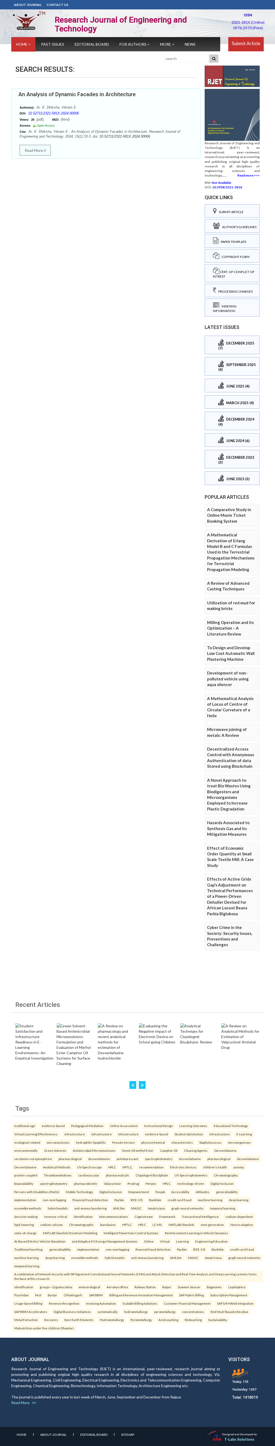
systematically (107, 1312)
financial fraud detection (153, 1249)
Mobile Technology (79, 1192)
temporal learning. (223, 1208)
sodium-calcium (51, 1224)
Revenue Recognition (64, 1303)
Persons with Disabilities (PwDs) (36, 1192)
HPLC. (167, 1183)
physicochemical (153, 1142)
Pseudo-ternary (123, 1142)
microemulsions (58, 1142)
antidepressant (127, 1159)
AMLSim (119, 1208)
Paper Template (233, 242)
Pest (38, 1295)
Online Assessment (124, 1126)
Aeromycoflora (117, 1287)
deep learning (238, 1200)
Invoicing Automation (101, 1303)
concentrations (193, 1312)
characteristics (182, 1142)
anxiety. (238, 1167)
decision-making (26, 1216)
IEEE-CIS (137, 1200)
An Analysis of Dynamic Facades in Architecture (77, 94)
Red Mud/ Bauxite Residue (229, 1312)
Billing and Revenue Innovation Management (141, 1295)
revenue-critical (55, 1216)
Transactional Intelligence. (200, 1216)
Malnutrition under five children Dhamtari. (44, 1328)
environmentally (26, 1150)
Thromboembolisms (58, 1175)
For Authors (133, 44)
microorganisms (239, 1142)
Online (149, 1241)
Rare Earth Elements (78, 1320)
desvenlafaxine (99, 1159)
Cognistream (144, 1216)
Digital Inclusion (110, 1192)
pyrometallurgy (165, 1312)
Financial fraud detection (90, 1200)
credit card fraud (179, 1200)
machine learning (210, 1200)
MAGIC (136, 1208)
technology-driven (191, 1183)
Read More (34, 150)
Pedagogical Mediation (87, 1126)
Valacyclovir (112, 1183)
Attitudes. (203, 1192)
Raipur (166, 1287)
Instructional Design (158, 1126)
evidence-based (53, 1126)
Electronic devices (183, 1167)
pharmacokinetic (85, 1183)
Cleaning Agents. (196, 1150)
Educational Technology (231, 1126)
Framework (167, 1216)
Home (22, 44)
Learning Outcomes (193, 1126)
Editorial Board (92, 44)
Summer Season (189, 1287)
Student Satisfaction (189, 1134)
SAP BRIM (96, 1295)
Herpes (151, 1183)
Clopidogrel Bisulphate (152, 1175)
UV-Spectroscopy (89, 1167)
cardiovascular (88, 1175)
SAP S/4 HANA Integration (235, 1303)
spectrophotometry (158, 1159)
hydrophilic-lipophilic (91, 1142)
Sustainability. (217, 1320)
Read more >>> (248, 175)
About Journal (28, 5)
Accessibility (180, 1192)
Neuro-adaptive (241, 1224)
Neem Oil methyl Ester (138, 1150)
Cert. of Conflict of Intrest (234, 274)
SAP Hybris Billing (191, 1295)
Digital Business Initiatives (72, 1312)
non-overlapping (54, 1200)
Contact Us (57, 5)
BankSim (155, 1200)
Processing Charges (234, 291)
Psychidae (21, 1295)
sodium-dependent (239, 1216)
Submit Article (246, 43)
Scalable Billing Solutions (139, 1303)
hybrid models (58, 1208)
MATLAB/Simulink (181, 1224)
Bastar (52, 1295)
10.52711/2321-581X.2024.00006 (53, 113)
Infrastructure (219, 1134)
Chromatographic (81, 1224)
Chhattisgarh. (73, 1295)
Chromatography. (226, 1175)
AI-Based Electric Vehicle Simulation (40, 1241)
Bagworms (214, 1287)
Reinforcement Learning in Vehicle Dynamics (196, 1233)
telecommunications (113, 1216)
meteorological (89, 1287)
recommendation (151, 1167)
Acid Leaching (168, 1320)
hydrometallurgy (136, 1312)
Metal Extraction (26, 1320)
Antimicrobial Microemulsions (94, 1150)
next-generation (212, 1224)
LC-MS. (157, 1224)
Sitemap (127, 1435)
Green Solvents (55, 1150)
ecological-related (27, 1142)
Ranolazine (108, 1224)
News (190, 44)
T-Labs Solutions (239, 1439)
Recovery (51, 1320)
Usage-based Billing (28, 1303)
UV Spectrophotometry (191, 1175)
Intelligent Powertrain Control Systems (131, 1233)
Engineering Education (211, 1241)
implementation (25, 1200)
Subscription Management (228, 1295)
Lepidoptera (236, 1287)
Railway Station (145, 1287)
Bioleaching (193, 1320)
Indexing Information (225, 308)
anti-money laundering (90, 1208)
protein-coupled (25, 1175)
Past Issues (52, 44)
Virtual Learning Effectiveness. (36, 1134)
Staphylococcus (210, 1142)
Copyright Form (234, 257)
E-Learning (244, 1134)
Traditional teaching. (28, 1249)
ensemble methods (27, 1208)
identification (83, 1216)
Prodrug (133, 1183)
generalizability (227, 1192)
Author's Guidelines (238, 227)
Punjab (160, 1192)
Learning (182, 1241)
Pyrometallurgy (141, 1320)
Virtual (165, 1241)
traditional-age (24, 1126)
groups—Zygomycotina (56, 1287)
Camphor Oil (169, 1150)
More (166, 44)
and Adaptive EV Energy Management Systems (105, 1241)
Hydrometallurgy (112, 1320)
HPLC (112, 1167)
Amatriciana (156, 1208)
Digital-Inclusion (222, 1183)
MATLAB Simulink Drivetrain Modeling (70, 1233)
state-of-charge (25, 1233)
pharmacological (70, 1159)
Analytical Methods (57, 1167)
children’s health (215, 1167)
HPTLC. (127, 1167)
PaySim (119, 1200)
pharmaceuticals (117, 1175)
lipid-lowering (24, 1224)
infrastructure (74, 1134)
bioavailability (23, 1183)
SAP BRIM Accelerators (30, 1312)
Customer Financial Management (187, 1303)
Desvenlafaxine (225, 1150)
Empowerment (138, 1192)
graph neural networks (187, 1208)
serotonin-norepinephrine (33, 1159)
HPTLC (127, 1224)
